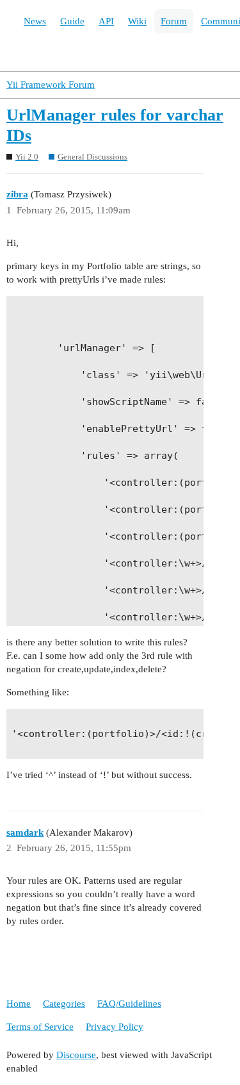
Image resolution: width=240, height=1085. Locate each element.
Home (18, 1003)
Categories (64, 1003)
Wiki (137, 21)
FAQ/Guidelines (129, 1003)
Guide (72, 21)
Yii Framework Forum (50, 84)
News (35, 21)
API (106, 21)
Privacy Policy (114, 1027)
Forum (174, 21)
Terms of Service (40, 1027)
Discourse (76, 1055)
